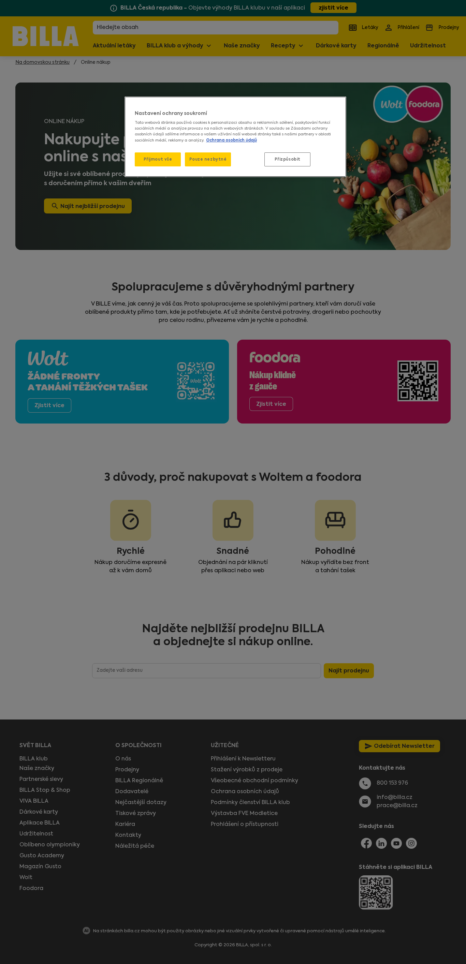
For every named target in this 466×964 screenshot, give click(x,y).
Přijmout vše (158, 159)
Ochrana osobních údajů (231, 140)
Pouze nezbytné (208, 159)
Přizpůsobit (288, 159)
